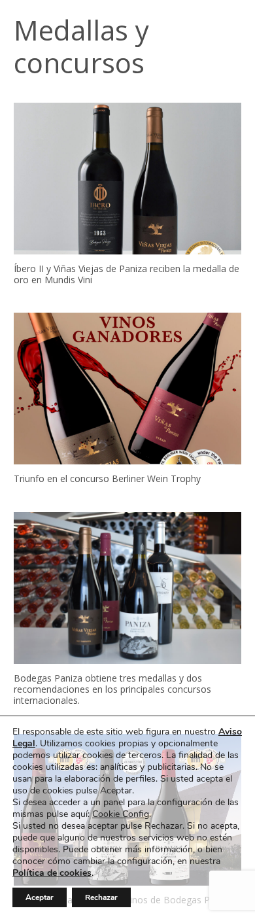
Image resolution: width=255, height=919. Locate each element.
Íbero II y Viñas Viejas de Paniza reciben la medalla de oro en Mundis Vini (126, 274)
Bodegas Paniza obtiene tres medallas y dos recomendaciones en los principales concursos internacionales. (112, 689)
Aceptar (40, 897)
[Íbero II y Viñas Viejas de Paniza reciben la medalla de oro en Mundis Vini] (127, 178)
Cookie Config (120, 814)
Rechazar (101, 897)
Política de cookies (52, 873)
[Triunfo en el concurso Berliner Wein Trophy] (127, 388)
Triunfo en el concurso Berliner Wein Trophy (107, 478)
